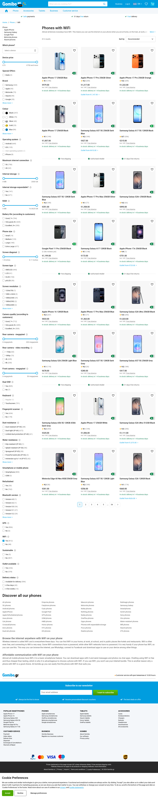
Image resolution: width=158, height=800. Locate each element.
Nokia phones (86, 609)
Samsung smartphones (49, 716)
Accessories (28, 11)
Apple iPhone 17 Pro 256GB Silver (96, 78)
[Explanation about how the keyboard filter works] (13, 396)
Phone (15, 11)
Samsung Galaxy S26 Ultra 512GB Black (137, 423)
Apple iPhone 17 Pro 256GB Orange (135, 78)
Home (4, 22)
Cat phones (6, 621)
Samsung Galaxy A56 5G (11, 720)
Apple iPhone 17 (8, 714)
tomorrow (140, 675)
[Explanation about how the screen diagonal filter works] (19, 252)
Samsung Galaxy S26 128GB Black (135, 478)
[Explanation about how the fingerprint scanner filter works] (22, 409)
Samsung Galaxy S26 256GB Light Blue (59, 360)
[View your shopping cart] (153, 4)
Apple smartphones (48, 714)
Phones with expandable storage (93, 625)
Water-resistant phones (129, 621)
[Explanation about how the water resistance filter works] (19, 440)
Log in (127, 4)
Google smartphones (49, 722)
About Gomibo (85, 734)
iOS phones (46, 631)
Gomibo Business (47, 734)
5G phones (6, 605)
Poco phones (86, 628)
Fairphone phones (49, 605)
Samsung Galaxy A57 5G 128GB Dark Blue (58, 198)
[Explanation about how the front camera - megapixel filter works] (27, 369)
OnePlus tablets (85, 722)
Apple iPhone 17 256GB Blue (54, 78)
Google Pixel (8, 35)
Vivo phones (125, 618)
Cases (120, 714)
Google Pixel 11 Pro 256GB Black (56, 248)
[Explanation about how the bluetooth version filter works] (20, 495)
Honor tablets (84, 720)
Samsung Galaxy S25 (10, 718)
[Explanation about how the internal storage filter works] (19, 174)
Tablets (42, 11)
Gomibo (83, 731)
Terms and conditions (78, 769)
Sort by (121, 39)
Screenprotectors (123, 716)
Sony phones (125, 615)
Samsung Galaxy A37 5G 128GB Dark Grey (97, 362)
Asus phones (7, 618)
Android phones (8, 609)
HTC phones (46, 628)
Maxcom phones (87, 602)
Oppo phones (86, 621)
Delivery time (7, 738)
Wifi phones (124, 625)
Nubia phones (86, 615)
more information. (101, 766)
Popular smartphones (13, 711)
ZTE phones (124, 631)
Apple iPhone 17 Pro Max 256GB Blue (97, 312)
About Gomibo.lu (49, 769)
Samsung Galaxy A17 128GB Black (96, 248)
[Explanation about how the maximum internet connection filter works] (31, 160)
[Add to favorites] (74, 50)
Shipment (6, 741)
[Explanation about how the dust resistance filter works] (18, 423)
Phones (45, 711)
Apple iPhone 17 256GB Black (55, 130)
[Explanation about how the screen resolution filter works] (20, 286)
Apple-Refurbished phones (12, 615)
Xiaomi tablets (85, 718)
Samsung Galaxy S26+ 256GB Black (135, 197)
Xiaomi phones (9, 40)
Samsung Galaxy (10, 32)
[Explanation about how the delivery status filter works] (18, 578)
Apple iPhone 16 (8, 716)
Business (118, 4)
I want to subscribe (105, 692)
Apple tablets (84, 714)
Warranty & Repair (9, 745)
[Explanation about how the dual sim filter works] (12, 382)
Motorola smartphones (49, 720)
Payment (6, 734)
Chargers (121, 718)
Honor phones (47, 625)
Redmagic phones (127, 602)
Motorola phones (10, 37)
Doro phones (7, 628)
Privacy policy (84, 738)
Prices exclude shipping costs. (101, 764)
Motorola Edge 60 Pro (10, 724)
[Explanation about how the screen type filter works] (15, 266)
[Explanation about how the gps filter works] (8, 523)
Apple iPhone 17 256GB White (94, 423)
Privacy (59, 769)
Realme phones (87, 631)
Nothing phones (87, 612)
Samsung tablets (85, 716)
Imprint (66, 769)
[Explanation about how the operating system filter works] (20, 140)
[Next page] (117, 504)
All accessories (123, 727)
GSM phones (46, 618)
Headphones (122, 722)
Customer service (70, 11)
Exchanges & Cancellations (12, 743)
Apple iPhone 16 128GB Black (55, 312)
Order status (7, 736)
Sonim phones (125, 612)
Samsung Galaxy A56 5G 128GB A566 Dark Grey (59, 424)
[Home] (6, 11)
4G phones (6, 602)
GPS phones (46, 615)
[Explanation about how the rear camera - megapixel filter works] (27, 334)
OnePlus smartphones (49, 718)
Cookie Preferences (93, 769)
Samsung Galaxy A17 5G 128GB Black (136, 130)
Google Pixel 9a (8, 722)
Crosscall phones (9, 625)
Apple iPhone (9, 30)
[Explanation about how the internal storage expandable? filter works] (30, 187)
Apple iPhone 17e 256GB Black (133, 248)
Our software (84, 736)
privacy (63, 787)
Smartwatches (123, 724)
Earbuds (121, 720)
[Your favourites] (146, 3)
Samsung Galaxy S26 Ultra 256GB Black (137, 312)
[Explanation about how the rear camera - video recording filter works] (31, 348)
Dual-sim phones (8, 631)
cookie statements (76, 787)
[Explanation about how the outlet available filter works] (18, 564)
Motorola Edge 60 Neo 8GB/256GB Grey (59, 478)
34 (112, 505)
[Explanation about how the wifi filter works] (8, 537)
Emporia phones (48, 602)
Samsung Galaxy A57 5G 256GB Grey (136, 360)
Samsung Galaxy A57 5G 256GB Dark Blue (97, 132)
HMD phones (47, 621)
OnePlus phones (87, 618)
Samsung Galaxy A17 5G (11, 727)
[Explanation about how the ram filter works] (9, 201)
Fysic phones (47, 609)
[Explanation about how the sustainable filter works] (15, 550)
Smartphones (125, 609)
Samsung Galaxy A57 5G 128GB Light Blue (97, 480)
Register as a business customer (52, 736)
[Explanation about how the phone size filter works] (14, 232)
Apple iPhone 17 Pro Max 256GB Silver (98, 197)
